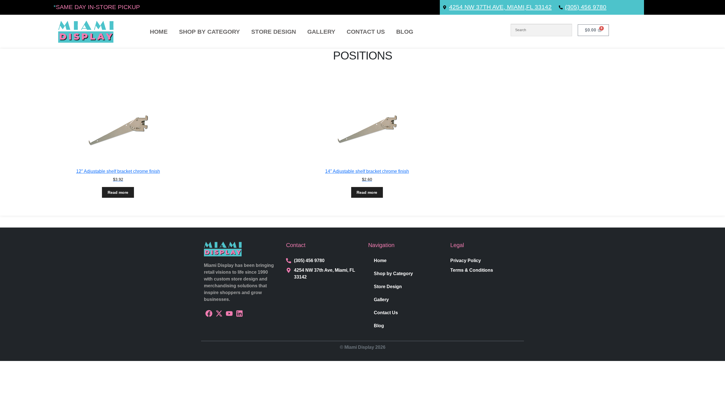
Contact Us (366, 31)
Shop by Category (209, 31)
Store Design (273, 31)
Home (159, 31)
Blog (404, 31)
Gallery (321, 31)
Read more (118, 192)
